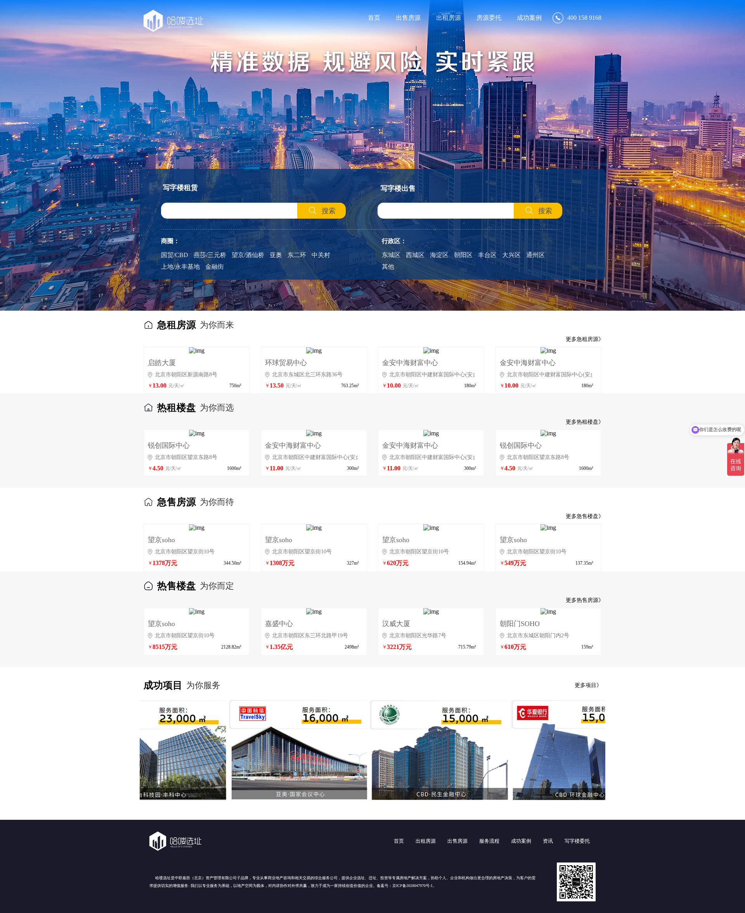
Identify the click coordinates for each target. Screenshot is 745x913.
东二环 (297, 255)
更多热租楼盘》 (585, 422)
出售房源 (408, 17)
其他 (388, 266)
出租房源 (448, 17)
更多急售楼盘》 (585, 516)
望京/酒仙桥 (248, 255)
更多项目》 (588, 685)
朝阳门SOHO (520, 624)
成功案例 (529, 17)
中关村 (321, 255)
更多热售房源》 (585, 600)
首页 (374, 17)
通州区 (535, 255)
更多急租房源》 (585, 339)
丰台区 (487, 255)
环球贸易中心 (286, 363)
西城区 (415, 255)
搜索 (329, 211)
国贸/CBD (174, 255)
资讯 (548, 841)
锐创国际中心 (169, 445)
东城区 (391, 255)
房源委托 (488, 17)
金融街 (214, 266)
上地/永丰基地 (180, 266)
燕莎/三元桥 (210, 255)
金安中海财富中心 (410, 363)
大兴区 (511, 255)
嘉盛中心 (279, 624)
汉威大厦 (396, 624)
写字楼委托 (577, 841)
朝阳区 (463, 255)
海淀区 (439, 255)
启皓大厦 (162, 363)
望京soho (161, 540)
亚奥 (276, 255)
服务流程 (489, 841)
